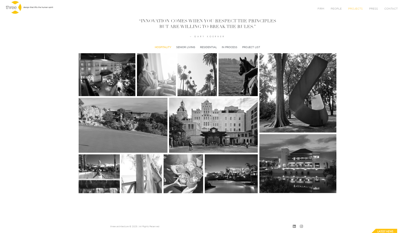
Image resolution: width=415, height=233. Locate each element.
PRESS (373, 8)
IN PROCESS (229, 47)
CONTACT (391, 8)
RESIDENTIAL (208, 47)
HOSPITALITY (163, 47)
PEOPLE (336, 8)
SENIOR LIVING (185, 47)
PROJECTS (355, 8)
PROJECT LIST (251, 47)
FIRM (321, 8)
